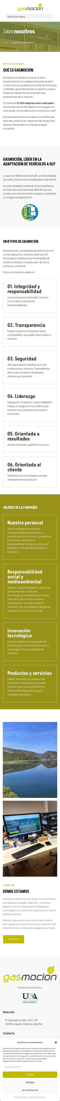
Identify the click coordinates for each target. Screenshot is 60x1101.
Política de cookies (20, 1097)
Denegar (30, 1082)
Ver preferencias (30, 1090)
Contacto (14, 939)
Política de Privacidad (37, 1097)
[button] (55, 1042)
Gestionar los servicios (12, 1067)
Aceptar (30, 1074)
